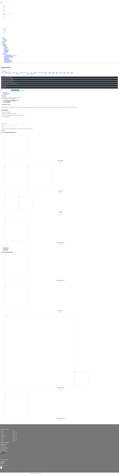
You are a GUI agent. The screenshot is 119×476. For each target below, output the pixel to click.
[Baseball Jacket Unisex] (60, 405)
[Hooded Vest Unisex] (60, 229)
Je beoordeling (3, 123)
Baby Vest (60, 190)
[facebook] (0, 467)
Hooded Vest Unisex (60, 242)
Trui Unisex (60, 310)
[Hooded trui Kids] (60, 351)
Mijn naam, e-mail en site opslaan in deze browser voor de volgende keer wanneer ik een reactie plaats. (18, 128)
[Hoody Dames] (60, 147)
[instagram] (1, 467)
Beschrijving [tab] (5, 92)
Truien (23, 90)
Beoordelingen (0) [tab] (6, 94)
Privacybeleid (2, 461)
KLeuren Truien (4, 71)
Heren (20, 90)
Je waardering (3, 116)
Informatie (1, 463)
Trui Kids (60, 212)
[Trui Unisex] (60, 297)
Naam (2, 125)
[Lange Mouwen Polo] (60, 267)
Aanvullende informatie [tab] (6, 93)
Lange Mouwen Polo (60, 280)
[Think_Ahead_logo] (6, 17)
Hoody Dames (60, 160)
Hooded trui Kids (60, 387)
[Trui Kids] (60, 203)
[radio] (3, 73)
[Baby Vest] (60, 177)
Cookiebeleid (2, 462)
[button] (3, 12)
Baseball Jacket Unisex (60, 418)
